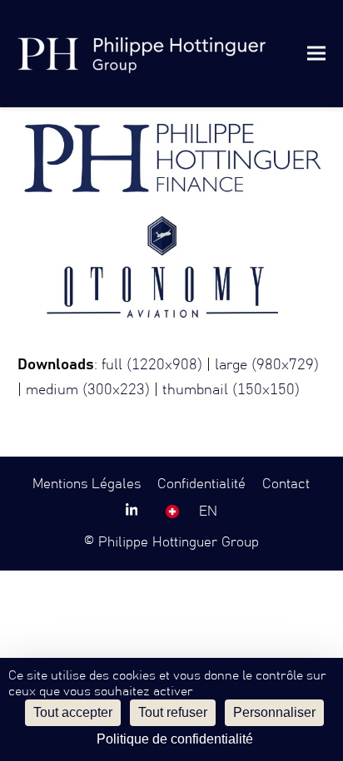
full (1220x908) (152, 365)
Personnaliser (274, 712)
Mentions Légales (86, 484)
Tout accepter (72, 712)
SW (172, 511)
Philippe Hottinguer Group (178, 542)
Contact (286, 484)
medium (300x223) (88, 390)
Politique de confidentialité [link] (175, 739)
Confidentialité (201, 484)
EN (208, 511)
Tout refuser (172, 712)
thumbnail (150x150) (231, 390)
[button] (316, 54)
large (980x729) (267, 365)
